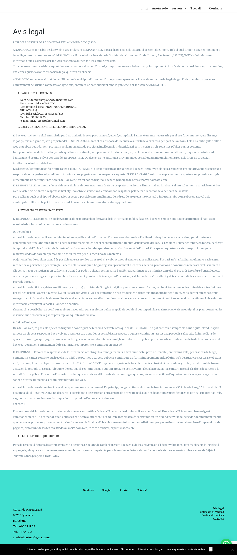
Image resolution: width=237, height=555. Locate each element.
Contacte (215, 8)
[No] (232, 549)
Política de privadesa (211, 512)
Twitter (124, 490)
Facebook (88, 490)
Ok (210, 549)
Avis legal (218, 508)
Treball (195, 8)
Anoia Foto (160, 8)
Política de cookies (212, 515)
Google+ (107, 490)
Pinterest (141, 490)
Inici (144, 8)
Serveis (177, 8)
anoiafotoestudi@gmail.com (31, 537)
